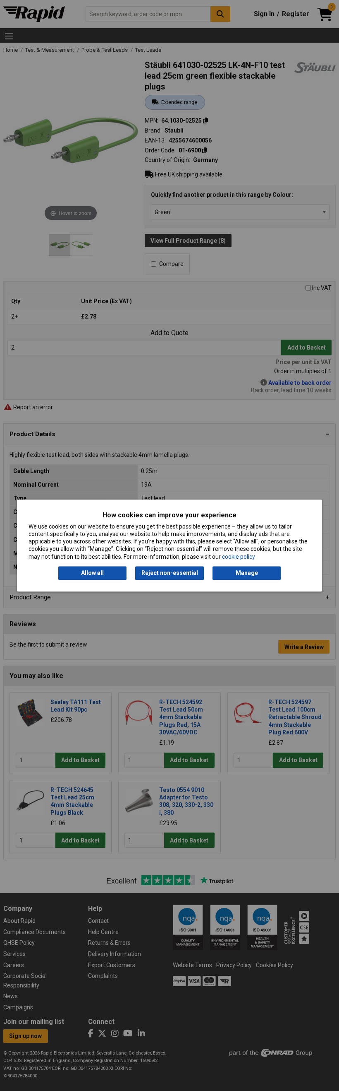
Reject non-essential (169, 573)
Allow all (92, 573)
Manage (247, 573)
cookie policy (238, 556)
